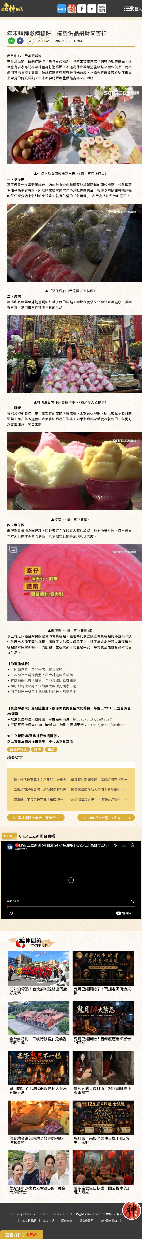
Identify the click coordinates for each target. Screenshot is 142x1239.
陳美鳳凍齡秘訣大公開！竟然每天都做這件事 (95, 789)
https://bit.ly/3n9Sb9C (92, 719)
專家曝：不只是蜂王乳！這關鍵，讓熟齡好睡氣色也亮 (38, 800)
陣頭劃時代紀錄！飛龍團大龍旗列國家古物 (43, 685)
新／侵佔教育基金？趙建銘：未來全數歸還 (45, 779)
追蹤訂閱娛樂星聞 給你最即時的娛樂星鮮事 (46, 789)
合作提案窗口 (108, 1220)
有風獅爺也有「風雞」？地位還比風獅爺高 (43, 680)
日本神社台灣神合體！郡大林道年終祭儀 (42, 674)
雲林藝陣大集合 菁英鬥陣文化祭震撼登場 (39, 817)
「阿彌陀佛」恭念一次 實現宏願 (37, 669)
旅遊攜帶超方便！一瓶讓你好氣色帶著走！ (95, 800)
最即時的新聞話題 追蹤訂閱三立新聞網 (100, 779)
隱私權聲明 (86, 1220)
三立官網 (48, 1220)
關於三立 (66, 1220)
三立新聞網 (29, 1220)
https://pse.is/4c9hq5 (106, 724)
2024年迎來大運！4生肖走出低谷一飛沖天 (104, 817)
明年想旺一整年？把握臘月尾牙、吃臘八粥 (43, 691)
